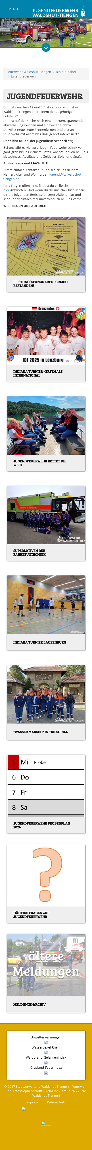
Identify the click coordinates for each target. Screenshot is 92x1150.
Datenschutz (56, 1102)
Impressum (34, 1102)
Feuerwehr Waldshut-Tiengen (29, 72)
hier (6, 190)
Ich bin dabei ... (67, 72)
